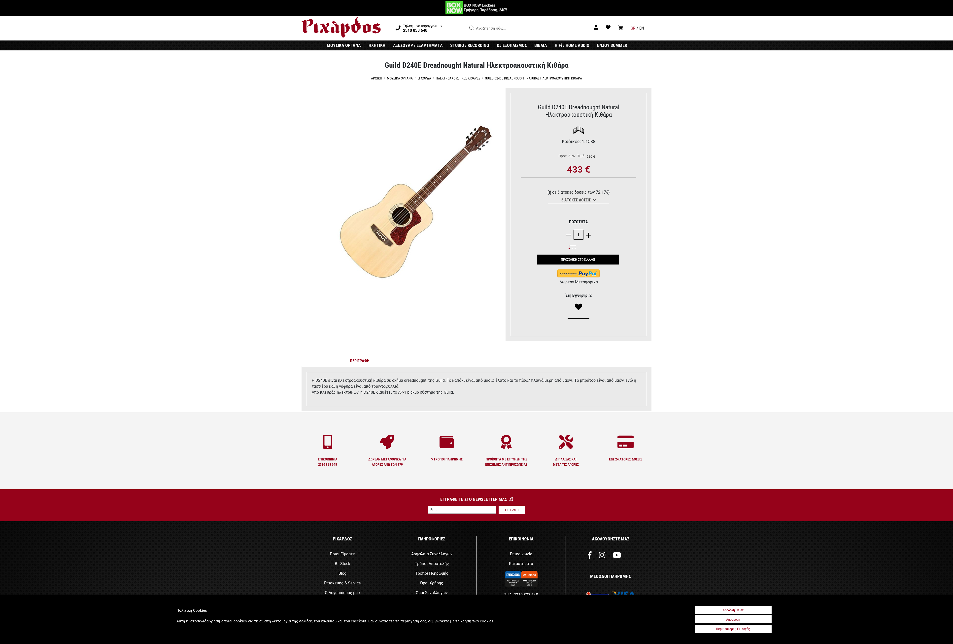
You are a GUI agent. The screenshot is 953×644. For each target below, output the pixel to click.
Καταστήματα (521, 563)
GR (633, 28)
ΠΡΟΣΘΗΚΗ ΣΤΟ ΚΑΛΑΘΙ (578, 259)
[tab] (360, 361)
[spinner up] (587, 234)
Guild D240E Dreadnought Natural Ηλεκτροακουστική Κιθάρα (533, 78)
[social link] (589, 556)
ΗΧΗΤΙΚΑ (377, 45)
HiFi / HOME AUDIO (572, 45)
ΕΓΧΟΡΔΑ (424, 78)
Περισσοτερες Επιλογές (733, 628)
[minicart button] (620, 27)
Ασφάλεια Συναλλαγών (431, 553)
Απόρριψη (733, 619)
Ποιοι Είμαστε (342, 553)
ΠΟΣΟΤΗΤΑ (578, 221)
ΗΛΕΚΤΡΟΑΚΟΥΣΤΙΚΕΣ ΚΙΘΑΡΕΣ (458, 78)
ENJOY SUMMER (612, 45)
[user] (596, 27)
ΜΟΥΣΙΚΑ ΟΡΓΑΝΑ (344, 45)
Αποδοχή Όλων (733, 609)
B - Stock (342, 563)
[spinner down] (570, 234)
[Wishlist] (578, 307)
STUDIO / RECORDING (469, 45)
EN (641, 28)
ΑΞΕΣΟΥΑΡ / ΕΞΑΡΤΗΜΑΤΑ (418, 45)
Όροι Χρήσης (431, 582)
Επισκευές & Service (342, 582)
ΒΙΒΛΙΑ (540, 45)
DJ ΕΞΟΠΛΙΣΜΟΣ (512, 45)
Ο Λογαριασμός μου (342, 592)
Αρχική (376, 78)
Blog (342, 573)
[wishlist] (608, 27)
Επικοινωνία (521, 553)
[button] (471, 28)
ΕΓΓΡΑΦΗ (512, 509)
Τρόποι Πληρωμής (431, 573)
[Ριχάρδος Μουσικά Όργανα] (341, 27)
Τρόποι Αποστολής (432, 563)
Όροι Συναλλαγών (432, 592)
